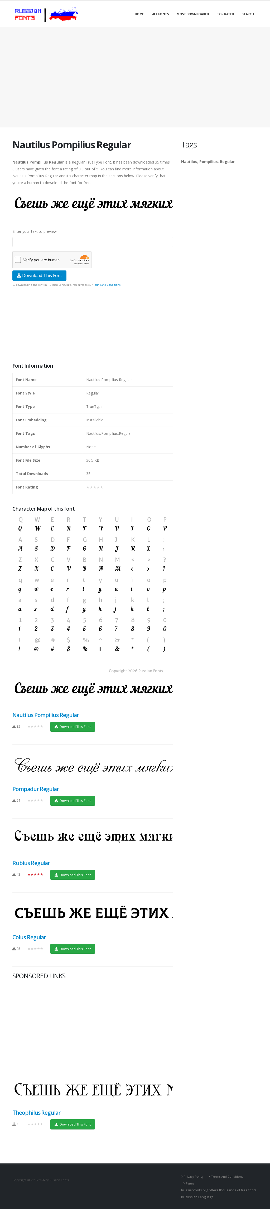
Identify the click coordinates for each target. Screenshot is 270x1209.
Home (139, 14)
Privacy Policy (194, 1176)
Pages (190, 1183)
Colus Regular (29, 937)
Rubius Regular (31, 863)
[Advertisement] (135, 77)
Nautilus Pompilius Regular (45, 715)
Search (248, 14)
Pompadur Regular (35, 789)
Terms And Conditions (227, 1176)
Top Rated (225, 14)
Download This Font (41, 275)
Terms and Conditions (106, 285)
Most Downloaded (193, 14)
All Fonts (160, 14)
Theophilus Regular (36, 1112)
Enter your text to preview (34, 231)
